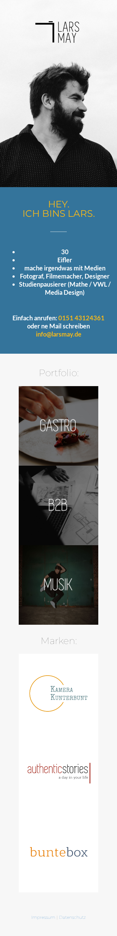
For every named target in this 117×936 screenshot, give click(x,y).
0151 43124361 (81, 318)
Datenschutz (72, 917)
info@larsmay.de (58, 334)
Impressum (43, 917)
